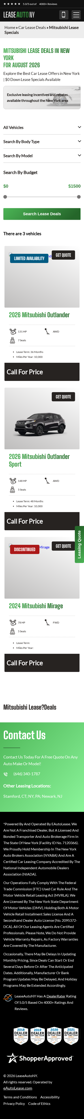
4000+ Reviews (48, 4)
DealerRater (56, 996)
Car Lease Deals (32, 27)
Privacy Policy (14, 1103)
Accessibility (50, 1097)
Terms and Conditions (20, 1097)
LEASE (18, 15)
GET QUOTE (63, 255)
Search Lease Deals (42, 214)
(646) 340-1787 (63, 14)
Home (9, 27)
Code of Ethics (39, 1103)
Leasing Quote (79, 544)
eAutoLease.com (17, 1088)
